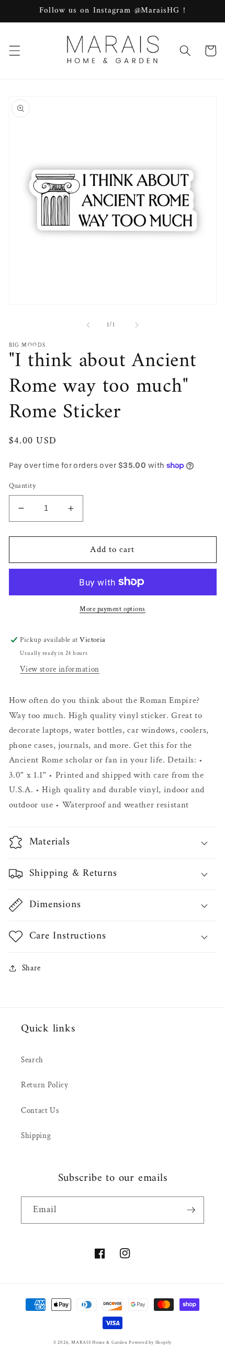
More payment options (112, 609)
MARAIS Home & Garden (99, 1342)
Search (32, 1059)
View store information (59, 669)
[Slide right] (136, 324)
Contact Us (40, 1110)
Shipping (36, 1135)
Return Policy (45, 1085)
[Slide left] (88, 324)
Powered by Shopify (150, 1342)
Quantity (22, 485)
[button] (14, 50)
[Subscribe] (191, 1210)
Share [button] (31, 968)
